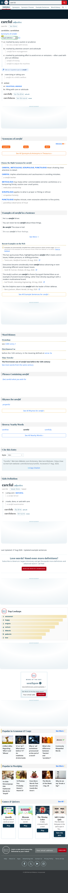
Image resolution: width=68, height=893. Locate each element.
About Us (12, 859)
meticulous (16, 167)
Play (8, 826)
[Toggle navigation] (2, 2)
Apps (19, 859)
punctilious (41, 167)
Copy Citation (34, 468)
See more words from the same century (17, 365)
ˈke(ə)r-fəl (14, 489)
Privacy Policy (49, 859)
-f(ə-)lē (17, 509)
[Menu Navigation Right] (66, 7)
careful (6, 167)
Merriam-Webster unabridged (34, 568)
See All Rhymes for (33, 411)
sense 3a (48, 353)
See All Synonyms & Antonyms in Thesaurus (33, 153)
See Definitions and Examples (33, 687)
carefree (5, 429)
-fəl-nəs (20, 514)
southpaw (33, 683)
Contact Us (39, 859)
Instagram (43, 863)
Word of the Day (34, 679)
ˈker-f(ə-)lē (18, 94)
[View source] (40, 260)
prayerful (6, 404)
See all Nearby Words (33, 435)
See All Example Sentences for (33, 294)
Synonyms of (9, 34)
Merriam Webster (6, 850)
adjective (17, 22)
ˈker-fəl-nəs (21, 98)
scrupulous (28, 167)
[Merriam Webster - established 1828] (6, 2)
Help (5, 859)
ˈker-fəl (12, 26)
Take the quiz (59, 834)
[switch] (9, 37)
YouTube (37, 863)
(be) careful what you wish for (14, 379)
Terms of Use (59, 859)
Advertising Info (28, 859)
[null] (40, 683)
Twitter (30, 863)
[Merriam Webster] (34, 675)
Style (4, 455)
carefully (48, 429)
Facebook (24, 863)
